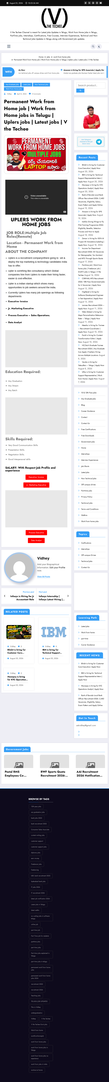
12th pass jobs (36, 806)
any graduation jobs (38, 812)
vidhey (13, 646)
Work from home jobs (90, 521)
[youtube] (100, 2)
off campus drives (20, 73)
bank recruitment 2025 (39, 824)
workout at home (37, 1070)
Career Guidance (88, 411)
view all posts (43, 577)
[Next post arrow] (68, 596)
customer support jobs (39, 847)
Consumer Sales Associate (40, 829)
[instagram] (97, 2)
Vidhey (9, 94)
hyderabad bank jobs (38, 881)
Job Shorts (85, 466)
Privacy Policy (86, 496)
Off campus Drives (88, 555)
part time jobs (36, 947)
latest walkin (35, 910)
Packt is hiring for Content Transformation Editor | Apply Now (90, 338)
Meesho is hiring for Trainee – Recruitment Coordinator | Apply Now (91, 328)
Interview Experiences (89, 460)
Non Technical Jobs (88, 478)
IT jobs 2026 (35, 887)
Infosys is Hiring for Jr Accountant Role (22, 598)
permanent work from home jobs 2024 (40, 977)
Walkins (84, 515)
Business (67, 73)
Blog (83, 405)
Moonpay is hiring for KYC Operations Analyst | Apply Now (17, 678)
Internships (85, 454)
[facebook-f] (85, 2)
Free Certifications (88, 429)
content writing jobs (38, 835)
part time (84, 638)
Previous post (28, 592)
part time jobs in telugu (39, 961)
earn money (35, 858)
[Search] (93, 47)
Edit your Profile (57, 567)
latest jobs (79, 73)
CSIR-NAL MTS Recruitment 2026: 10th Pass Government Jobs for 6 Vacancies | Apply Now (91, 281)
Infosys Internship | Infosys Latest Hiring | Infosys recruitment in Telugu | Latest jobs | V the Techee (51, 598)
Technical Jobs (86, 561)
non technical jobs (89, 73)
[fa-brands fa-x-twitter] (89, 2)
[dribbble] (93, 2)
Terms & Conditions (89, 731)
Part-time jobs (86, 490)
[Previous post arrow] (4, 596)
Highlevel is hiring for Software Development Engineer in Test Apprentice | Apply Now (90, 295)
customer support (37, 841)
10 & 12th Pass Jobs (89, 392)
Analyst (49, 73)
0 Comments (36, 94)
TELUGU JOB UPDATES (39, 1001)
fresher (73, 73)
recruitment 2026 (37, 990)
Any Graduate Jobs (88, 398)
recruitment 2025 (37, 984)
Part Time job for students (40, 936)
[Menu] (9, 46)
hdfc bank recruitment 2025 (40, 876)
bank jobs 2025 (36, 818)
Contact (84, 417)
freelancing (35, 870)
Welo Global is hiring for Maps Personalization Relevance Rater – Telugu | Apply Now (90, 315)
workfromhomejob (37, 1036)
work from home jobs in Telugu (39, 1048)
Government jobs (88, 441)
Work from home (88, 632)
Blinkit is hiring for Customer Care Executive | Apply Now (16, 651)
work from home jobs (34, 73)
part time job (35, 930)
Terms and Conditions (89, 509)
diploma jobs (35, 852)
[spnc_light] (99, 46)
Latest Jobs (85, 472)
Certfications (86, 543)
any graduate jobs (58, 73)
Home (83, 447)
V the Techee (45, 1019)
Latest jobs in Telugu (38, 904)
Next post (43, 592)
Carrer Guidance (88, 644)
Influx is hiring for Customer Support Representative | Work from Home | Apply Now (91, 375)
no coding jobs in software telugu (40, 917)
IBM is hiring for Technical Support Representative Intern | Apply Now (51, 651)
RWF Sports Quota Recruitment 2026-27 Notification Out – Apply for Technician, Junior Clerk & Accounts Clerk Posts (53, 774)
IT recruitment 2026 (38, 893)
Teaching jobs (36, 995)
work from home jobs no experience (39, 1057)
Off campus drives (88, 484)
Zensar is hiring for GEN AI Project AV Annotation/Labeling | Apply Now (91, 241)
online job (34, 924)
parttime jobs (35, 941)
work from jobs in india (39, 1064)
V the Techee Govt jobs (39, 1024)
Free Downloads (87, 435)
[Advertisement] (36, 348)
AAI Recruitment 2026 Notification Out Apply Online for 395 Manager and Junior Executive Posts (90, 774)
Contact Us (85, 423)
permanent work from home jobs (40, 968)
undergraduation (36, 1013)
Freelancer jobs (36, 864)
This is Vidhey (36, 1007)
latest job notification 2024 (40, 898)
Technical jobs (87, 503)
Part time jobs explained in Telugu (40, 954)
